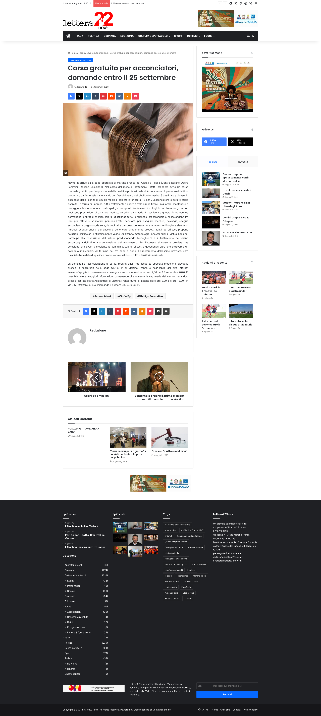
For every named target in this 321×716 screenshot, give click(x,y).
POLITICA (93, 35)
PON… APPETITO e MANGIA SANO (83, 430)
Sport (68, 653)
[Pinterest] (103, 96)
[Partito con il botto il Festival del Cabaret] (214, 277)
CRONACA (110, 35)
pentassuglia (171, 587)
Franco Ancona (199, 564)
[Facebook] (71, 96)
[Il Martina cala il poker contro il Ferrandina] (214, 311)
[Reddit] (111, 96)
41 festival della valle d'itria (177, 524)
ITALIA (79, 35)
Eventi (70, 580)
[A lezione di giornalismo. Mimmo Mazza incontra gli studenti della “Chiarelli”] (135, 551)
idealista (191, 570)
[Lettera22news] (88, 18)
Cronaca (69, 570)
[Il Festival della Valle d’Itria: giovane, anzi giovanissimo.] (120, 550)
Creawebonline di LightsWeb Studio (152, 709)
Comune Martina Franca (176, 541)
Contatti (237, 709)
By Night (72, 663)
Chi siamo (225, 709)
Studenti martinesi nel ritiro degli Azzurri (236, 204)
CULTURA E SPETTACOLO (153, 35)
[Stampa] (166, 311)
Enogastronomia (76, 627)
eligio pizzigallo (172, 553)
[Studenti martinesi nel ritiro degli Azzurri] (211, 207)
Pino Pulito (186, 587)
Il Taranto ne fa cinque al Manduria (240, 322)
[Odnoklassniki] (127, 96)
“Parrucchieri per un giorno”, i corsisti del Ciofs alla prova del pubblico (128, 454)
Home (73, 53)
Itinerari (71, 668)
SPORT (178, 35)
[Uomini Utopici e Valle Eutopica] (211, 222)
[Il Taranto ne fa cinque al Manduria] (241, 311)
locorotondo (182, 576)
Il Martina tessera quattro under (128, 3)
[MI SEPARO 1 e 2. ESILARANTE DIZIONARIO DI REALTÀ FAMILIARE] (151, 537)
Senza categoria (73, 648)
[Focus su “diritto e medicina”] (169, 437)
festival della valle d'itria (176, 558)
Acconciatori (102, 296)
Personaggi (73, 585)
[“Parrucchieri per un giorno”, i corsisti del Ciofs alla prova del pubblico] (128, 437)
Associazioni (74, 611)
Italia (67, 637)
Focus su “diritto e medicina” (169, 451)
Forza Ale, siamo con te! (237, 232)
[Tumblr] (95, 96)
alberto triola (171, 530)
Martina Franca (172, 581)
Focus (82, 53)
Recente (243, 161)
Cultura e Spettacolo (76, 575)
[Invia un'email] (86, 87)
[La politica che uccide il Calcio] (211, 193)
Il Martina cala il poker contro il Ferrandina (211, 324)
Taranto (187, 598)
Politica (69, 642)
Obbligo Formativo (151, 296)
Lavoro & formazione (97, 53)
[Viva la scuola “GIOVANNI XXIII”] (151, 550)
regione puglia (171, 593)
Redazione (79, 87)
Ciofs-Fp (125, 296)
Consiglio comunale (174, 547)
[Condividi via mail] (158, 311)
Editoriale (70, 601)
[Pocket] (135, 96)
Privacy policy (250, 709)
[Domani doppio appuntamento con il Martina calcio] (211, 179)
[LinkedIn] (87, 96)
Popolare (212, 161)
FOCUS (208, 35)
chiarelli (168, 536)
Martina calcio (199, 576)
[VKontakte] (119, 96)
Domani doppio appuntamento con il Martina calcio (236, 177)
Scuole (71, 591)
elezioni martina (195, 547)
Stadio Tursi (188, 593)
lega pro (168, 576)
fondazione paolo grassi (176, 564)
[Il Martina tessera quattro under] (241, 277)
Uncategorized (72, 674)
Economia (70, 596)
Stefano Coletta (172, 598)
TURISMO (192, 35)
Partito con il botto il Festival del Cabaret (213, 291)
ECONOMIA (127, 35)
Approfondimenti (73, 565)
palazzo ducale (191, 581)
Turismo (69, 658)
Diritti (70, 622)
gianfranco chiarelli (174, 570)
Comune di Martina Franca (189, 536)
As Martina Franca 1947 (192, 530)
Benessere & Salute (77, 616)
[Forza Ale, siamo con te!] (211, 238)
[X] (79, 96)
